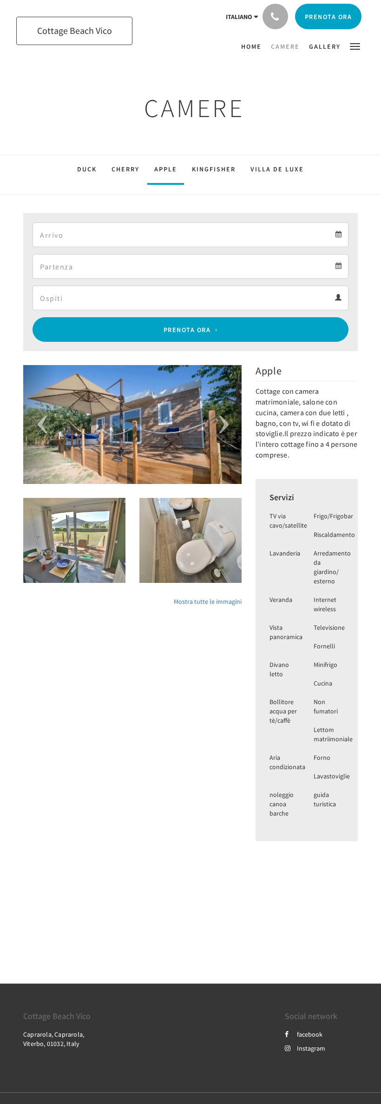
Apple (165, 169)
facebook (309, 1034)
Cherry (125, 169)
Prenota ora (187, 330)
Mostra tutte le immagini (208, 601)
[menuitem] (253, 46)
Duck (87, 169)
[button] (355, 46)
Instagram (311, 1048)
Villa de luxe (277, 169)
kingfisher (214, 169)
